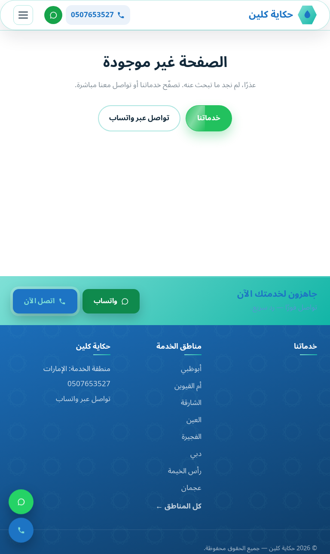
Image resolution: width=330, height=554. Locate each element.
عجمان (191, 488)
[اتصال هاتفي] (21, 532)
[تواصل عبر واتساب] (53, 15)
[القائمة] (23, 15)
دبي (196, 454)
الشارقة (191, 403)
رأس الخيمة (185, 471)
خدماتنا (208, 118)
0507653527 (88, 384)
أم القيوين (188, 386)
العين (194, 420)
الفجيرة (192, 436)
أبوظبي (191, 369)
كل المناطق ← (179, 506)
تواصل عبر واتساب (139, 118)
